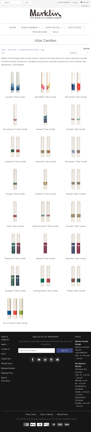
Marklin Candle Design (31, 419)
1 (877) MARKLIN (64, 2)
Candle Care (6, 359)
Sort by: (86, 49)
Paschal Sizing (6, 363)
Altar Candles (45, 41)
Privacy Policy (31, 414)
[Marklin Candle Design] (45, 14)
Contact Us (5, 349)
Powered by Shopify (70, 419)
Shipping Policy (7, 373)
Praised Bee (40, 32)
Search (3, 344)
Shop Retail (53, 27)
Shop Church (29, 27)
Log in (75, 2)
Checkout (85, 6)
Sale (56, 32)
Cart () (86, 2)
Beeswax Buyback (8, 368)
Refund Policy (62, 414)
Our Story (75, 27)
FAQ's (3, 354)
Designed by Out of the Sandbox (50, 419)
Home (12, 27)
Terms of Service (46, 414)
